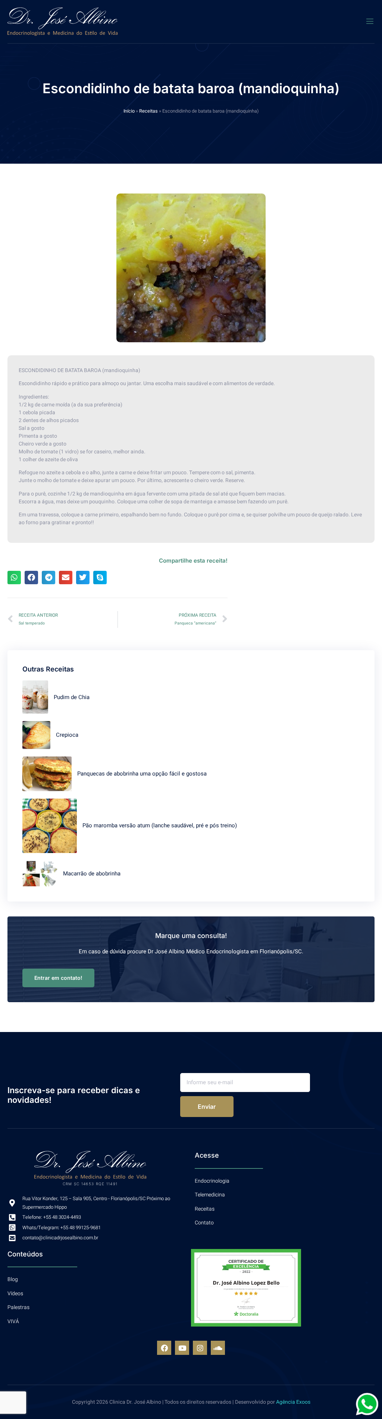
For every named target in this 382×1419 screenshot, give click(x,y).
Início (129, 111)
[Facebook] (164, 1348)
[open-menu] (370, 21)
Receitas (148, 111)
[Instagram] (200, 1348)
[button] (14, 577)
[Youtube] (182, 1348)
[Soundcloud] (218, 1348)
